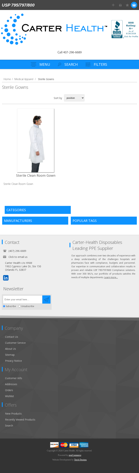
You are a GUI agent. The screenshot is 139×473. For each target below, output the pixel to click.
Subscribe (11, 306)
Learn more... (111, 277)
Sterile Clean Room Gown (35, 175)
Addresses (11, 384)
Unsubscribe (27, 306)
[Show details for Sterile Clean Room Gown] (35, 140)
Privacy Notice (13, 360)
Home (7, 79)
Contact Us (11, 336)
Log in (120, 5)
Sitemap (10, 354)
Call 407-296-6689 (70, 52)
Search (9, 425)
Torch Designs (80, 459)
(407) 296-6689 (17, 251)
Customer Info (13, 378)
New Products (13, 413)
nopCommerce (75, 455)
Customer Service (15, 342)
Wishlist (9, 396)
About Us (10, 348)
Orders (9, 390)
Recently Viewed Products (20, 419)
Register (113, 5)
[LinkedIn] (6, 278)
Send (46, 299)
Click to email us (18, 257)
